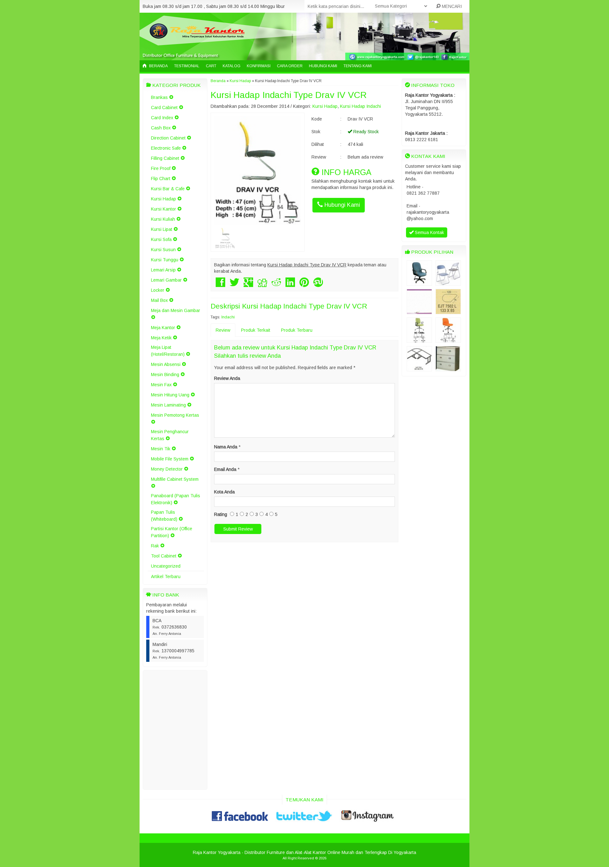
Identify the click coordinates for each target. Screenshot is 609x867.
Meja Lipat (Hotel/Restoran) (168, 351)
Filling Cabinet (165, 158)
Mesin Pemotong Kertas (175, 415)
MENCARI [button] (451, 6)
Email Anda (225, 469)
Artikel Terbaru (165, 576)
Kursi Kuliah (163, 219)
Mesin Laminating (168, 404)
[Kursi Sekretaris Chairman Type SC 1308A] (419, 339)
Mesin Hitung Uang (170, 394)
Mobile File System (169, 458)
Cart (211, 66)
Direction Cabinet (168, 137)
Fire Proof (160, 168)
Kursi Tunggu (164, 259)
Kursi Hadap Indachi (360, 106)
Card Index (162, 117)
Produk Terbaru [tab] (296, 330)
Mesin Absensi (165, 364)
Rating (220, 514)
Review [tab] (223, 330)
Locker (157, 290)
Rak (155, 545)
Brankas (159, 97)
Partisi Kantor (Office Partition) (171, 532)
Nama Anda (225, 446)
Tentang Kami (358, 66)
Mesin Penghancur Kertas (170, 435)
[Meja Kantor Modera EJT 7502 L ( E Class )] (448, 311)
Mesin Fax (161, 384)
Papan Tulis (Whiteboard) (164, 516)
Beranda (158, 66)
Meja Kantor (163, 327)
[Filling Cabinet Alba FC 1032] (448, 368)
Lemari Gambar (166, 280)
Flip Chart (160, 178)
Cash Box (161, 127)
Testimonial (187, 66)
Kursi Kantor (163, 209)
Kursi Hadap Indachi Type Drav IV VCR (289, 95)
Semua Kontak (429, 232)
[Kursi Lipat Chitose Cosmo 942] (448, 282)
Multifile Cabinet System (175, 479)
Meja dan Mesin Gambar (175, 310)
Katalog (231, 66)
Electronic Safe (166, 148)
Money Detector (167, 469)
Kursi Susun (163, 249)
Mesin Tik (160, 448)
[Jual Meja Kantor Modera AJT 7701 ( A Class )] (419, 368)
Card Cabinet (164, 107)
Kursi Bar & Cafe (168, 188)
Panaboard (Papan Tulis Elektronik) (175, 499)
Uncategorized (165, 566)
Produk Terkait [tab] (255, 330)
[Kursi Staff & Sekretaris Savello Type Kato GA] (448, 339)
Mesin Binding (165, 374)
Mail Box (159, 300)
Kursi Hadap (163, 198)
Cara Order (290, 66)
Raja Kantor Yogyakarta (216, 852)
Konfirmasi (259, 66)
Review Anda (227, 378)
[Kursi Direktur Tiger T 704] (419, 282)
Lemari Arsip (163, 269)
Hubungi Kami (323, 66)
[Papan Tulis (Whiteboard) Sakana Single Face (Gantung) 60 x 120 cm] (419, 311)
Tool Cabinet (163, 555)
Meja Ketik (161, 337)
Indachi (228, 317)
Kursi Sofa (161, 239)
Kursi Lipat (161, 229)
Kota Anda (224, 491)
